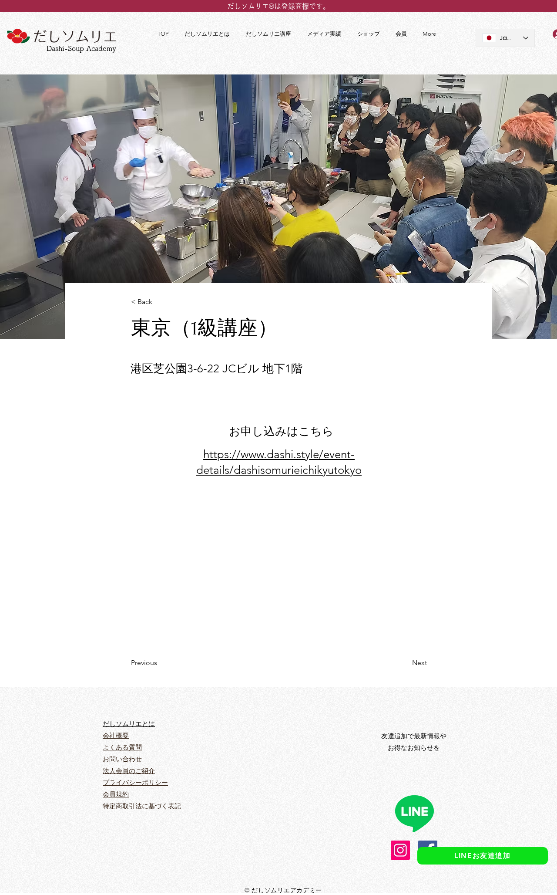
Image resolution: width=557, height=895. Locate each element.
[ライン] (414, 813)
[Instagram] (400, 850)
